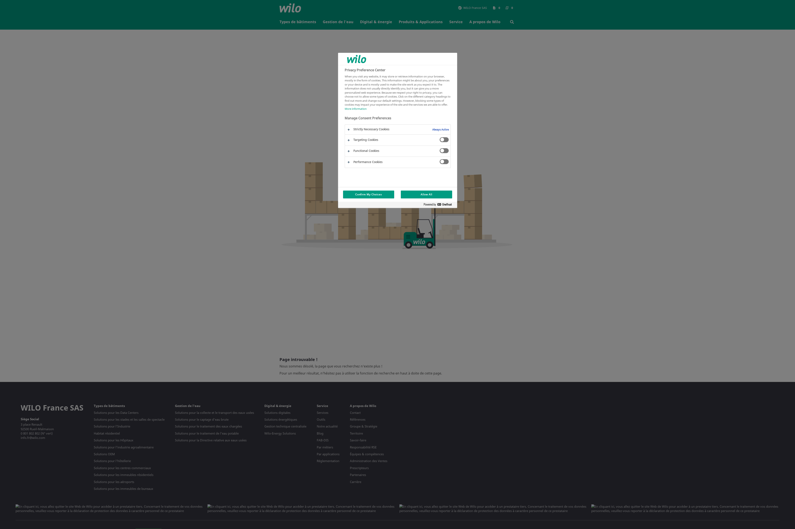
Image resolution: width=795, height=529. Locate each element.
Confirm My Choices (368, 194)
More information (356, 109)
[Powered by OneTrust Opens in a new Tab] (439, 205)
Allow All (426, 194)
